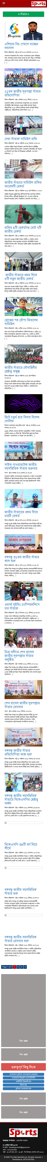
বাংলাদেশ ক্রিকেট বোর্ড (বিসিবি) (23, 1078)
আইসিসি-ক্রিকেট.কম (23, 1081)
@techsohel (29, 1159)
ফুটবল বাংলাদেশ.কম (23, 1088)
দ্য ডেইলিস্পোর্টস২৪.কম (10, 1145)
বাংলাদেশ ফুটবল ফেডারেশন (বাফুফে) (23, 1074)
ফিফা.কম (23, 1085)
